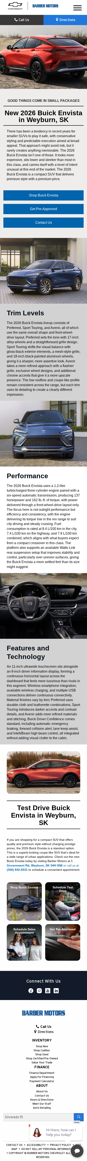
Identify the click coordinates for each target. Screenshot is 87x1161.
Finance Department (41, 1073)
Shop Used (41, 1054)
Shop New (42, 1046)
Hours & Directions (42, 1099)
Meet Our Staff (42, 1104)
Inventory (42, 1040)
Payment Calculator (42, 1081)
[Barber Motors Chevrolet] (45, 5)
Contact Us (42, 1095)
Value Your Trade (41, 1062)
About (42, 1085)
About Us (42, 1091)
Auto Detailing (42, 1108)
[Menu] (77, 8)
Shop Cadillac (42, 1050)
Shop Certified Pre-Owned (42, 1058)
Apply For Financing (42, 1077)
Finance (41, 1067)
